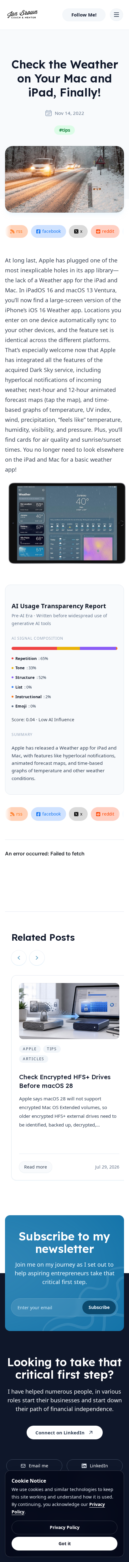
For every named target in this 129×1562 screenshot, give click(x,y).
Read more (35, 1167)
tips (52, 1049)
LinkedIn (99, 1466)
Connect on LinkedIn (60, 1432)
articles (33, 1058)
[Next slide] (36, 957)
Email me (38, 1466)
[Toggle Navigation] (116, 15)
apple (30, 1049)
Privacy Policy (65, 1527)
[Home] (22, 15)
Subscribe (99, 1307)
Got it (65, 1543)
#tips (64, 130)
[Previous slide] (18, 957)
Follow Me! (83, 15)
